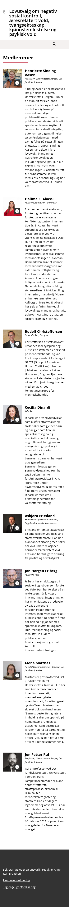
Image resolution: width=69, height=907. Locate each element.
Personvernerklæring (16, 880)
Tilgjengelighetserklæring (19, 887)
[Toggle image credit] (17, 83)
